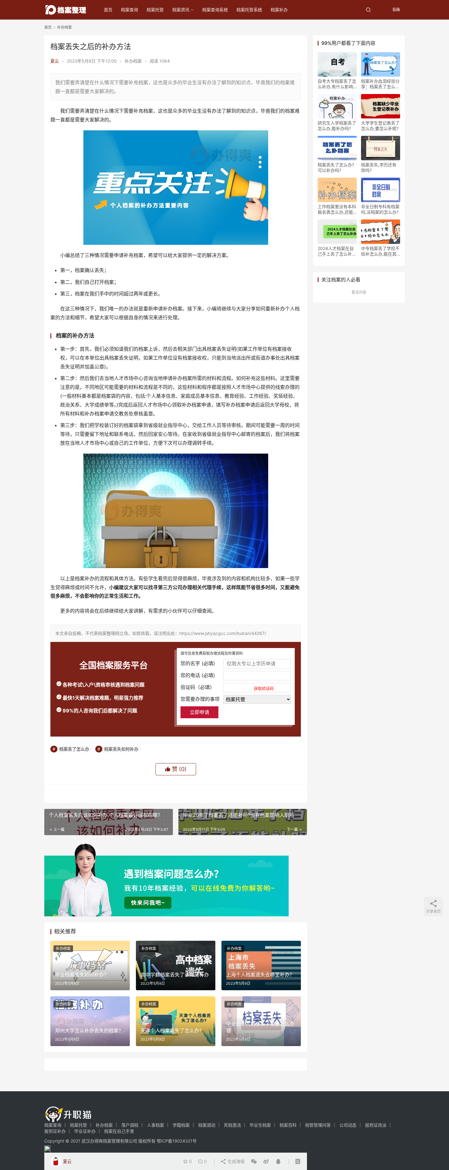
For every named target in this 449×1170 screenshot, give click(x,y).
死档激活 (232, 1125)
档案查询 (129, 9)
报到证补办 (55, 1131)
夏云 (54, 60)
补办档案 (133, 60)
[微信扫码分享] (253, 1161)
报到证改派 (375, 1125)
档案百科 (288, 1125)
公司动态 (347, 1125)
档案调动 (206, 1125)
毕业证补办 (85, 1131)
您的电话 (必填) (198, 675)
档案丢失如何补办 (121, 749)
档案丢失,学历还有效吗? (378, 167)
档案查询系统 (215, 9)
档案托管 (155, 9)
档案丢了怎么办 (74, 749)
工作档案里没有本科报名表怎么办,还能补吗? (337, 209)
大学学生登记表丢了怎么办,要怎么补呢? (380, 125)
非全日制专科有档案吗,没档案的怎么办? (380, 209)
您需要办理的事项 (200, 699)
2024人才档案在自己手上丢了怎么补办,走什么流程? (336, 251)
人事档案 (155, 1125)
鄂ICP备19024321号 (177, 1140)
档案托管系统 (249, 9)
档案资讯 (180, 9)
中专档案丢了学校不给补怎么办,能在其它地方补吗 (380, 251)
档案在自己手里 (119, 1131)
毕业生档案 (260, 1125)
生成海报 (235, 1161)
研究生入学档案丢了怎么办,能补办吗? (337, 125)
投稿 (396, 9)
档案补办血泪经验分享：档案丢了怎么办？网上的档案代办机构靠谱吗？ (380, 83)
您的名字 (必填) (198, 663)
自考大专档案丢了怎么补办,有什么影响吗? (337, 83)
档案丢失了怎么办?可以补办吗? (336, 167)
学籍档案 (181, 1125)
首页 (108, 9)
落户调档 (129, 1125)
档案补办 (279, 9)
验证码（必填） (227, 687)
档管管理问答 (318, 1125)
